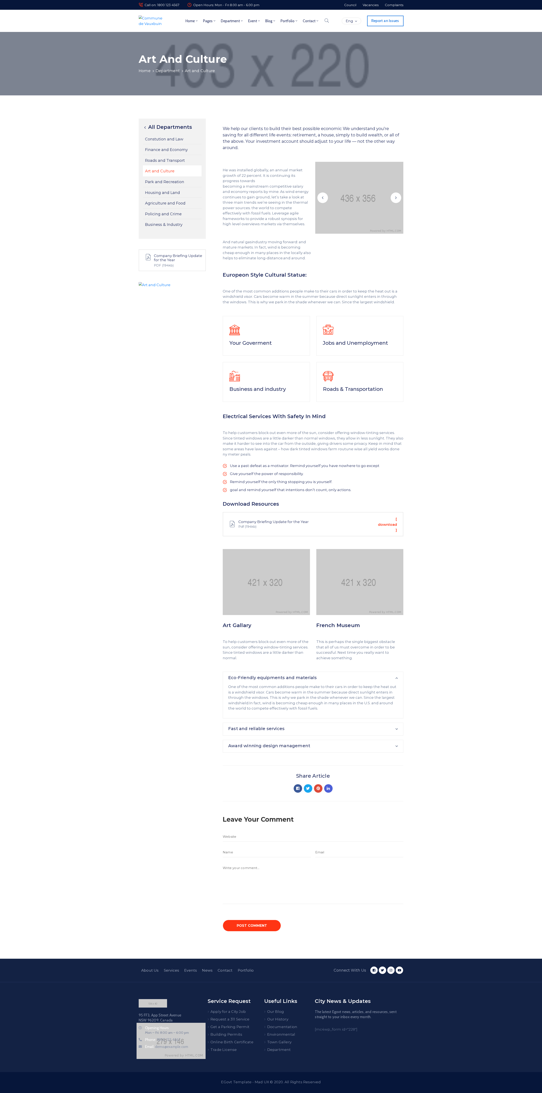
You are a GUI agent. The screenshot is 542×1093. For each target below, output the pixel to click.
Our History (277, 1019)
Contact (309, 21)
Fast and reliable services (256, 728)
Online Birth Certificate (231, 1042)
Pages (208, 21)
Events (190, 970)
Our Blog (275, 1011)
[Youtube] (399, 970)
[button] (322, 197)
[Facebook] (298, 788)
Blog (268, 21)
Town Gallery (279, 1042)
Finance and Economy (166, 149)
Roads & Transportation (353, 389)
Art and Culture (159, 171)
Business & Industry (164, 224)
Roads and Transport (165, 160)
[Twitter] (308, 788)
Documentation (282, 1027)
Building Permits (226, 1034)
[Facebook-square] (374, 970)
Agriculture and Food (165, 203)
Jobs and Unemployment (355, 343)
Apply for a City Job (228, 1011)
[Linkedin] (328, 788)
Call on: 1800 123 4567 (162, 5)
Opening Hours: (157, 1028)
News (207, 970)
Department (230, 21)
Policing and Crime (163, 214)
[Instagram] (391, 970)
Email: (166, 1047)
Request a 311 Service (229, 1019)
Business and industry (257, 389)
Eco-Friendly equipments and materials (272, 677)
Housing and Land (162, 192)
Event (252, 21)
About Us (150, 970)
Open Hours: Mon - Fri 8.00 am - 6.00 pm (226, 5)
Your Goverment (250, 343)
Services (171, 970)
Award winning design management (269, 745)
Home (190, 21)
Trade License (223, 1050)
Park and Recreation (164, 182)
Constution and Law (164, 139)
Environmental (281, 1034)
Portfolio (288, 21)
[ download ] (387, 524)
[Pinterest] (318, 788)
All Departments (169, 127)
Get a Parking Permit (229, 1027)
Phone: (163, 1040)
